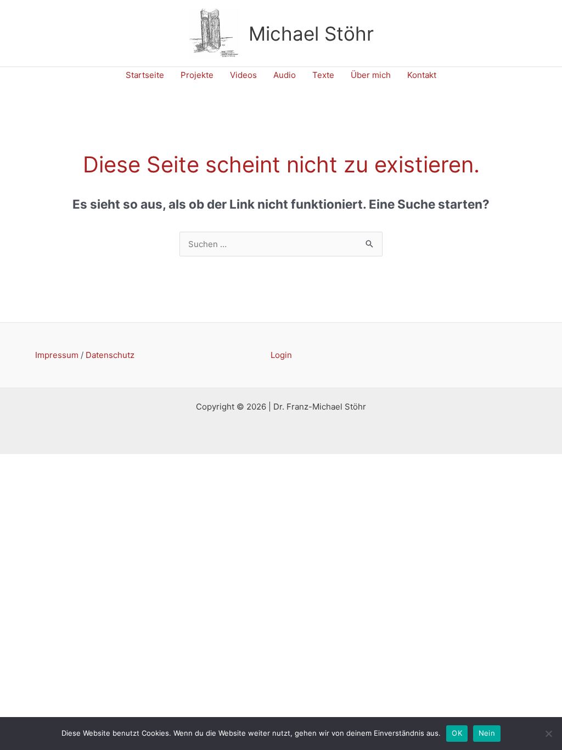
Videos (243, 75)
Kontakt (421, 75)
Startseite (145, 75)
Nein (487, 733)
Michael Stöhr (311, 33)
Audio (284, 75)
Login (281, 355)
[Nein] (548, 733)
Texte (323, 75)
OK (457, 733)
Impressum (56, 355)
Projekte (197, 75)
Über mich (371, 75)
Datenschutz (110, 355)
